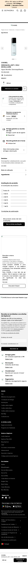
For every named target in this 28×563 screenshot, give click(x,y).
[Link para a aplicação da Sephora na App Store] (17, 506)
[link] (14, 224)
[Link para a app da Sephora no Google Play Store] (7, 506)
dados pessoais (18, 329)
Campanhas (4, 513)
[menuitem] (21, 10)
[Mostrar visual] (14, 47)
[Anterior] (2, 48)
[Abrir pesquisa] (17, 10)
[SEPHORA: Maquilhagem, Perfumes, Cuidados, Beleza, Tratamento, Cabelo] (9, 10)
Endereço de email (6, 337)
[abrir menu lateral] (2, 10)
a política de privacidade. (12, 330)
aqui (22, 511)
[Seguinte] (25, 48)
